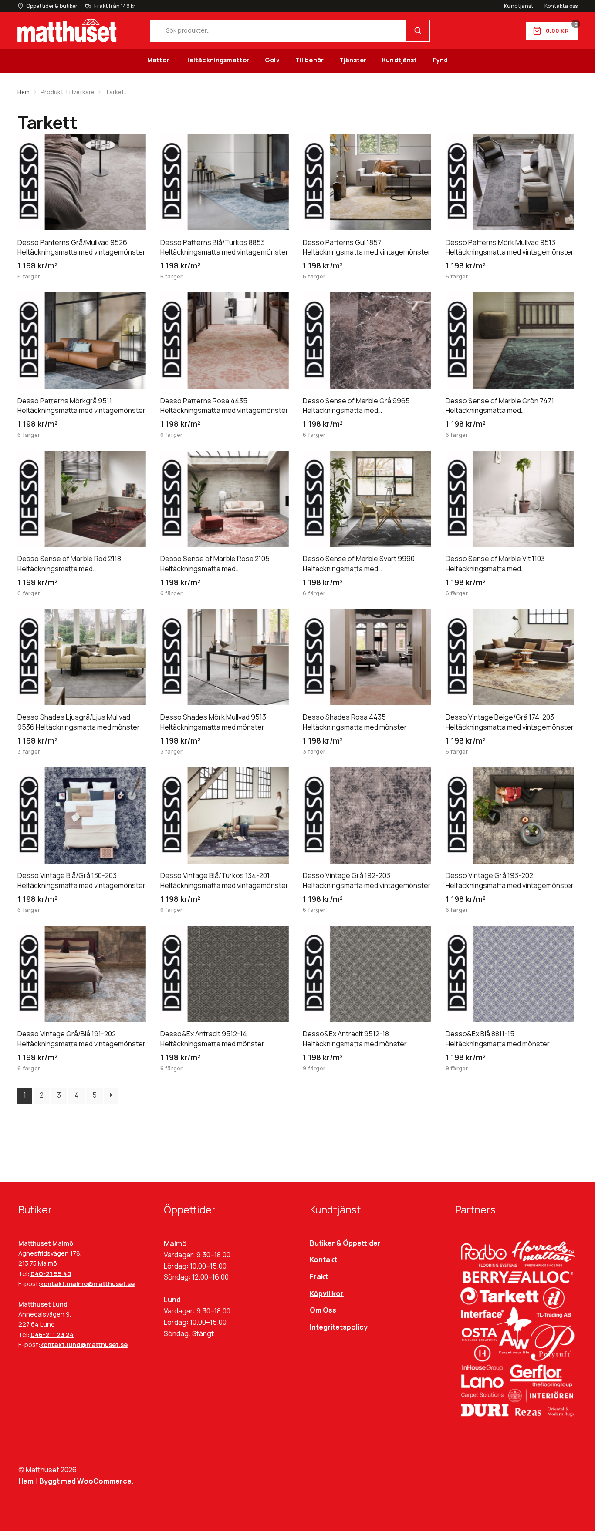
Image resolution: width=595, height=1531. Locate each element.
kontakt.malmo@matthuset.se (87, 1284)
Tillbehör (309, 60)
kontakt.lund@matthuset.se (84, 1344)
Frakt (319, 1276)
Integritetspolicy (339, 1327)
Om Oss (323, 1310)
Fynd (440, 60)
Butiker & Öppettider (345, 1243)
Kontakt (323, 1259)
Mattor (158, 60)
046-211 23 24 (52, 1334)
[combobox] (278, 30)
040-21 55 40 (50, 1274)
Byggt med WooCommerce (85, 1481)
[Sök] (417, 30)
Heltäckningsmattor (217, 60)
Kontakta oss (561, 6)
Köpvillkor (327, 1293)
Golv (272, 60)
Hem (23, 92)
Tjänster (352, 60)
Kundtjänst (518, 6)
